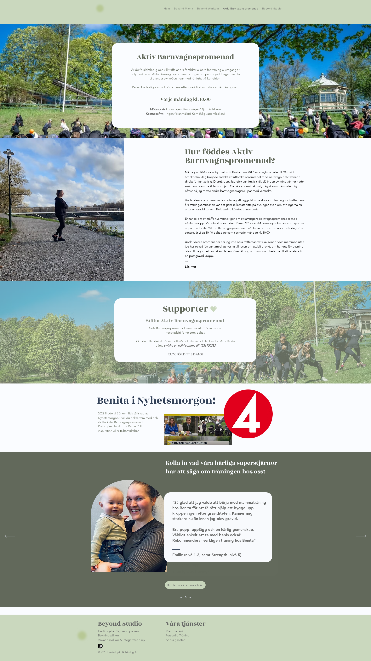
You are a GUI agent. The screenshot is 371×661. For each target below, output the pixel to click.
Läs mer (190, 266)
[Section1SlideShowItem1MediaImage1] (181, 597)
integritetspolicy (134, 640)
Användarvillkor (108, 640)
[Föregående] (10, 536)
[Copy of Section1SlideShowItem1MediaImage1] (185, 597)
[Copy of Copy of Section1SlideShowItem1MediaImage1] (190, 597)
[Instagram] (100, 646)
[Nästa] (361, 536)
